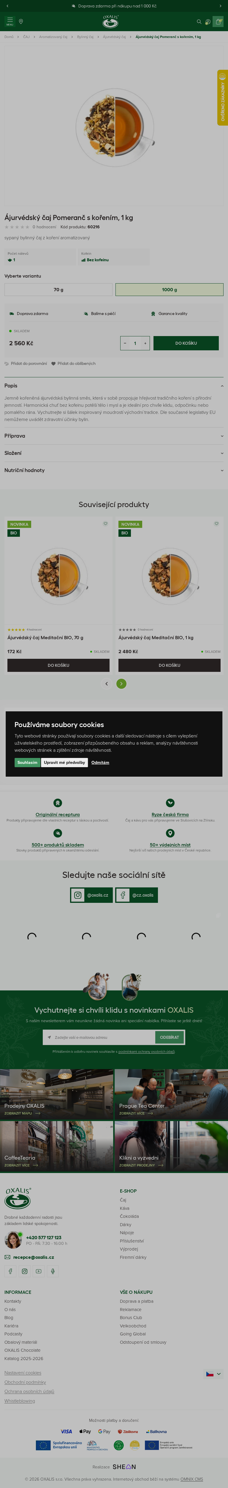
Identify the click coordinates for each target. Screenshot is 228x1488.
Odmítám (100, 762)
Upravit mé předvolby (64, 762)
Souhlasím (27, 762)
